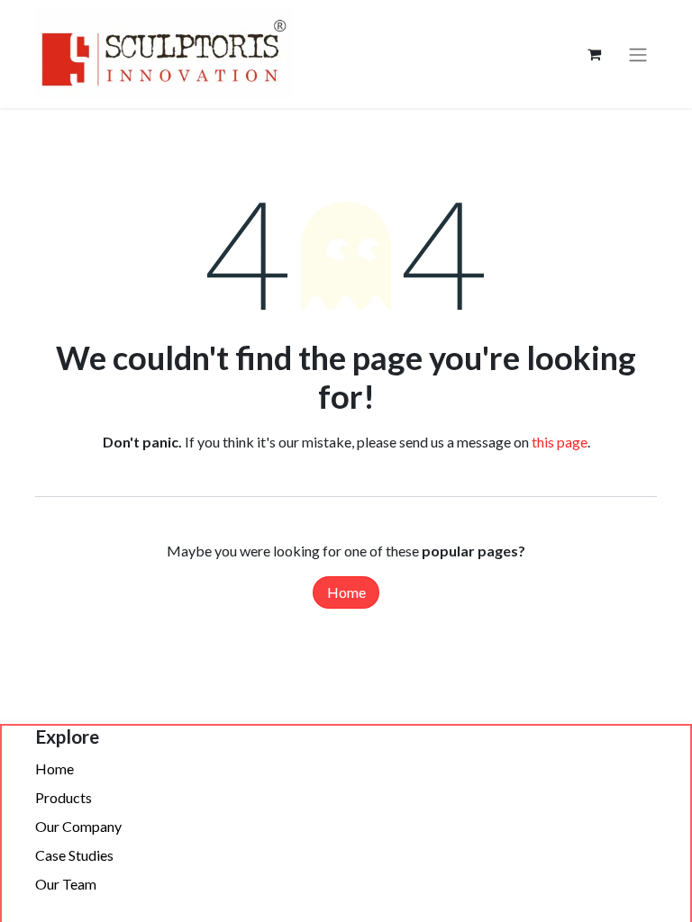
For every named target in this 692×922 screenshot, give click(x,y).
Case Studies (74, 854)
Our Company (78, 826)
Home (346, 592)
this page (559, 441)
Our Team (65, 883)
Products (63, 797)
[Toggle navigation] (638, 54)
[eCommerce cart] (594, 54)
